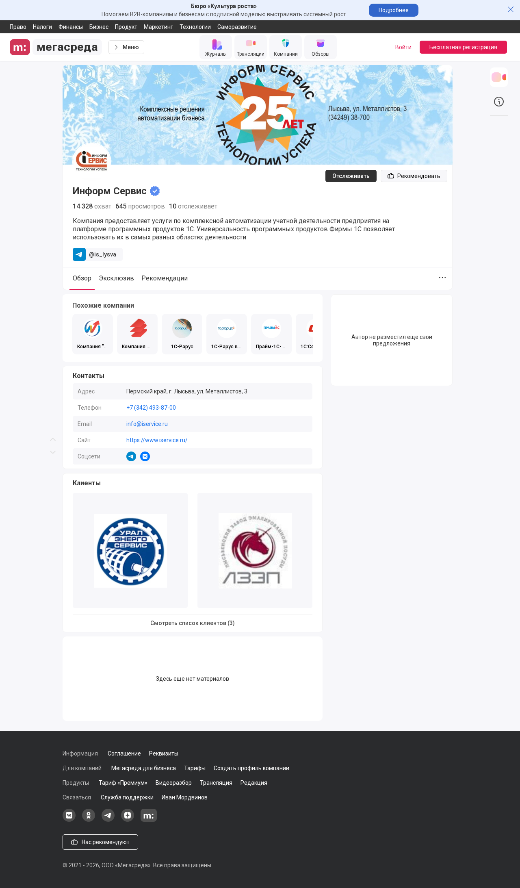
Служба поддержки (127, 797)
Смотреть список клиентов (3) (192, 623)
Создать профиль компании (251, 768)
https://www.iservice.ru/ (157, 440)
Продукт (126, 27)
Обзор (82, 278)
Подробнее (394, 10)
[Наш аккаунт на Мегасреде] (149, 819)
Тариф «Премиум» (123, 782)
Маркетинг (158, 27)
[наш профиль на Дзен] (127, 819)
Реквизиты (163, 753)
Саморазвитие (237, 27)
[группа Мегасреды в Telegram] (108, 819)
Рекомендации (164, 278)
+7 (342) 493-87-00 (151, 407)
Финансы (70, 27)
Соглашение (124, 753)
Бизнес (98, 27)
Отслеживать (351, 176)
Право (18, 27)
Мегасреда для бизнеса (143, 768)
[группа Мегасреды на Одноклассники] (88, 819)
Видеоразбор (174, 782)
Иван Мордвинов (185, 797)
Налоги (42, 27)
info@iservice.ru (147, 424)
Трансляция (216, 782)
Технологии (195, 27)
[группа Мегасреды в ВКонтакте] (69, 819)
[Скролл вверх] (53, 222)
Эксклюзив (116, 278)
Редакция (253, 782)
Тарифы (195, 768)
